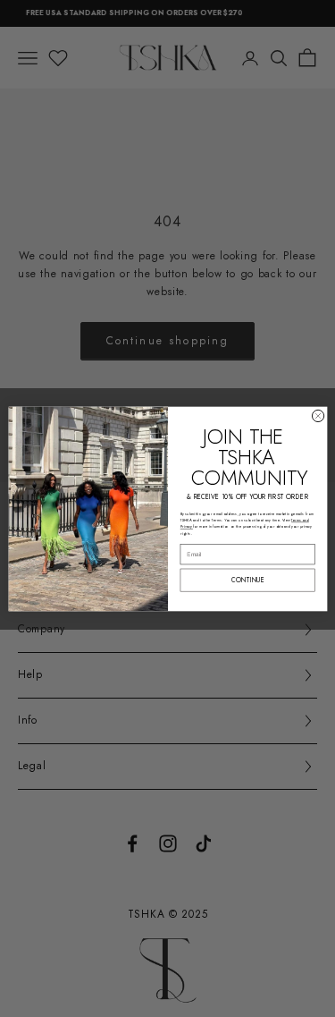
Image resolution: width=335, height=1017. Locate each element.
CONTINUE (247, 579)
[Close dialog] (317, 415)
